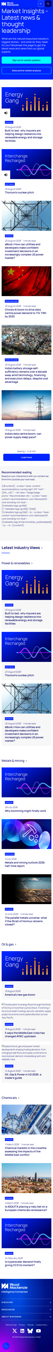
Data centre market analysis (26, 70)
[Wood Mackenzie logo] (10, 4)
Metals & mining (13, 760)
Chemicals (9, 1098)
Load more (26, 457)
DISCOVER (7, 1302)
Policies (30, 1324)
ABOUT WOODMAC (12, 1316)
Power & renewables (16, 563)
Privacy (22, 1324)
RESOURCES (8, 1309)
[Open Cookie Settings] (6, 1345)
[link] (26, 1288)
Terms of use (11, 1324)
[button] (41, 4)
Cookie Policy (41, 1324)
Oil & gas (8, 944)
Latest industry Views (21, 547)
